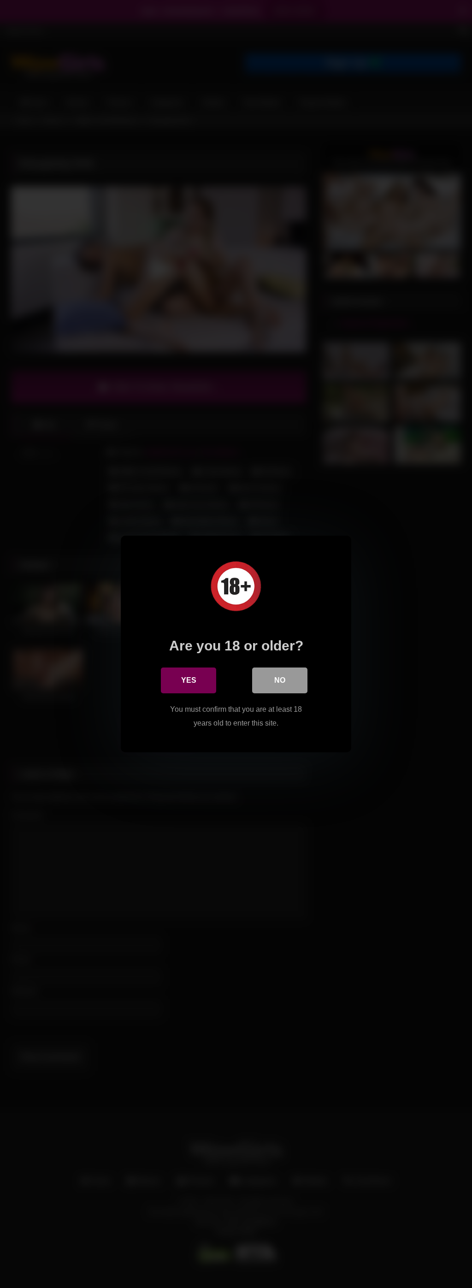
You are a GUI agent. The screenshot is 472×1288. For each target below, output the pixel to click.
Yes (188, 680)
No (279, 680)
